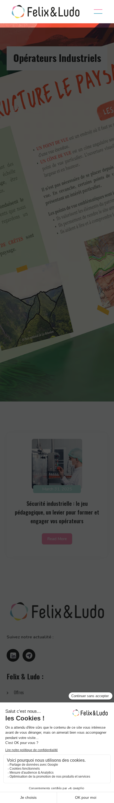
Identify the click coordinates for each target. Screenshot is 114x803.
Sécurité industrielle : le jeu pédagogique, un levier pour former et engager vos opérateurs (57, 512)
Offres (19, 692)
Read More (57, 539)
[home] (44, 12)
